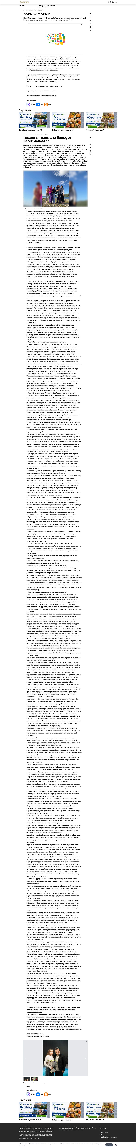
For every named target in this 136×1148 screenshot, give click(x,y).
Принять (109, 1145)
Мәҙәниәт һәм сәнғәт (29, 10)
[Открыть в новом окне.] (31, 104)
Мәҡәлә (21, 6)
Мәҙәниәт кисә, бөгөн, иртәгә (31, 134)
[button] (86, 1058)
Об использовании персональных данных (29, 1138)
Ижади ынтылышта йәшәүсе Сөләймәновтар (47, 6)
